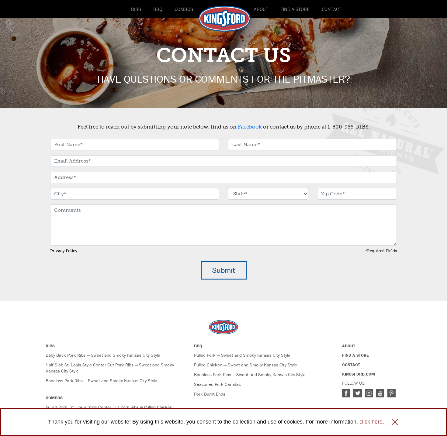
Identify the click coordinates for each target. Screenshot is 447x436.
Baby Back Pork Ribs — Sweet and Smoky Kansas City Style (103, 355)
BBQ (157, 9)
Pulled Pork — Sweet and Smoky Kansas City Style (242, 355)
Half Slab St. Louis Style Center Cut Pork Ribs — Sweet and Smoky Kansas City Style (110, 368)
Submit (223, 270)
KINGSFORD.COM (358, 374)
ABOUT (261, 9)
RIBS (136, 9)
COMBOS (184, 9)
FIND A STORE (295, 9)
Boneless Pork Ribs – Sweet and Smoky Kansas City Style (101, 380)
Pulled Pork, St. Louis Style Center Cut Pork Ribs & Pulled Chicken (109, 407)
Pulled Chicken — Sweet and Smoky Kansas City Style (245, 365)
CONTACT (331, 9)
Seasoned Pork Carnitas (217, 384)
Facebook (250, 127)
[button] (394, 422)
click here (371, 422)
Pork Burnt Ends (209, 394)
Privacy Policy (64, 251)
